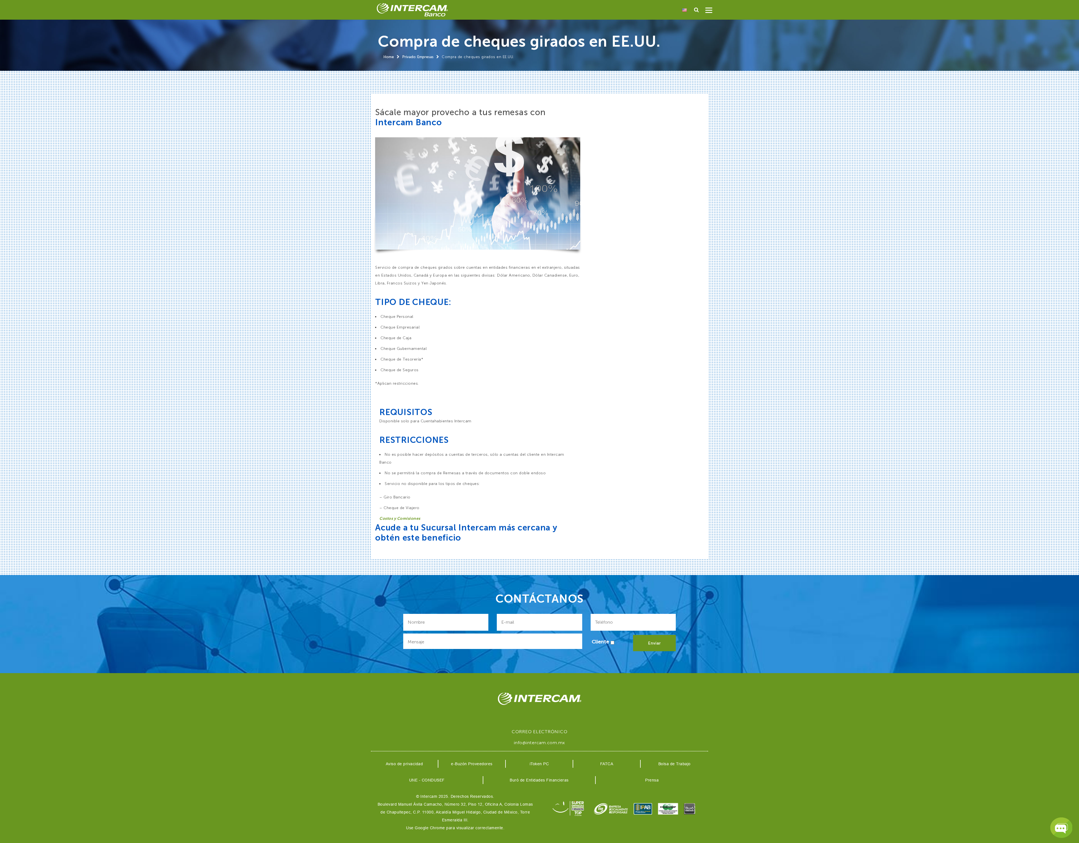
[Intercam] (412, 10)
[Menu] (709, 11)
